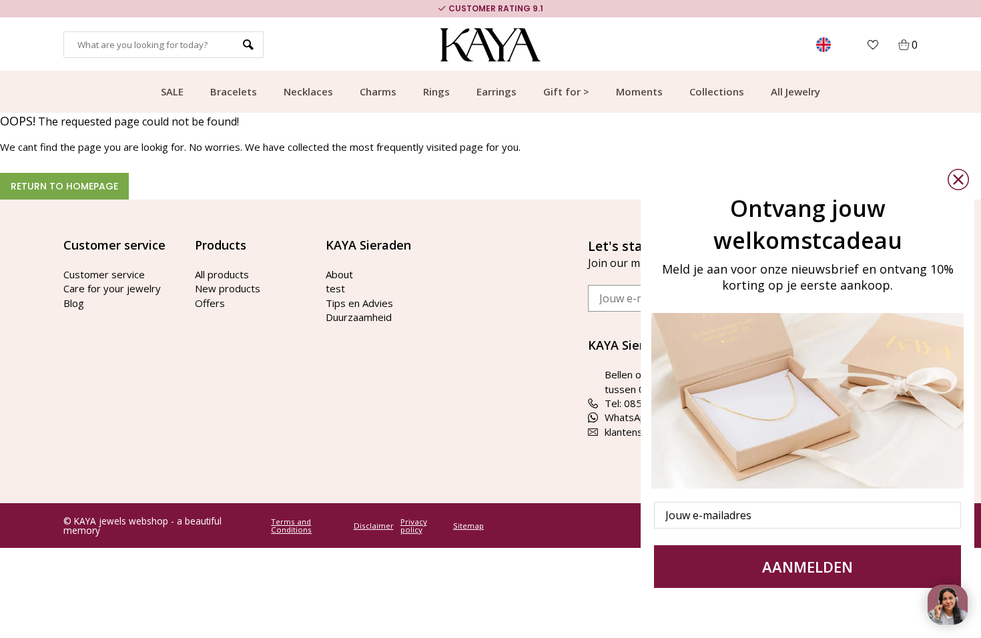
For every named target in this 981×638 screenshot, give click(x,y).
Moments (639, 91)
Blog (73, 303)
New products (227, 288)
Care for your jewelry (112, 288)
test (335, 288)
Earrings (496, 91)
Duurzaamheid (359, 317)
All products (222, 274)
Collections (716, 91)
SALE (172, 91)
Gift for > (566, 91)
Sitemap (468, 526)
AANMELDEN (807, 567)
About (339, 274)
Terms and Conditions (291, 525)
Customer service (104, 274)
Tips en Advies (359, 303)
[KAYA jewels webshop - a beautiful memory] (491, 44)
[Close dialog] (958, 179)
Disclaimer (374, 526)
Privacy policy (413, 525)
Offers (210, 303)
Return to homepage (64, 186)
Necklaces (308, 91)
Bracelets (233, 91)
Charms (378, 91)
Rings (436, 91)
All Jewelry (795, 91)
